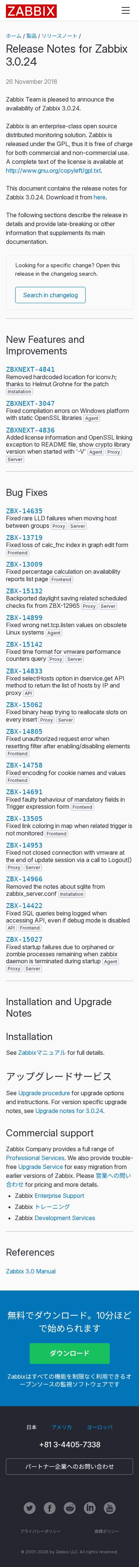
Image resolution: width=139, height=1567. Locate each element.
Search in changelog (50, 295)
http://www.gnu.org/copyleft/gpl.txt (53, 170)
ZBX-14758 (24, 765)
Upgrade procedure (44, 1093)
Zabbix (31, 11)
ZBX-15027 (24, 939)
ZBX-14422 (24, 906)
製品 (31, 36)
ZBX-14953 (24, 845)
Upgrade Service (40, 1166)
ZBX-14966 (24, 879)
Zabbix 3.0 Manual (31, 1271)
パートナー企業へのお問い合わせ (69, 1466)
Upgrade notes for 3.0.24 (69, 1110)
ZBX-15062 (24, 705)
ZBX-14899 (24, 618)
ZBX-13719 (24, 537)
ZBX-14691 (24, 792)
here (100, 197)
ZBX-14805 (24, 731)
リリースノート (59, 36)
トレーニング (52, 1206)
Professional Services (35, 1158)
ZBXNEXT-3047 (30, 403)
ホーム (13, 36)
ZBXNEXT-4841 (30, 369)
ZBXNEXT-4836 (30, 430)
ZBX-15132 (24, 591)
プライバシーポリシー (40, 1531)
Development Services (64, 1218)
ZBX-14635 (24, 511)
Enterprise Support (59, 1195)
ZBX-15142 (24, 644)
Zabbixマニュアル (42, 1052)
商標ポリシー (107, 1531)
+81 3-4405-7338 (69, 1444)
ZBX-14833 (24, 671)
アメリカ (62, 1427)
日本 (31, 1427)
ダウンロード (70, 1353)
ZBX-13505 (24, 818)
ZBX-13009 (24, 564)
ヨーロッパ (100, 1427)
